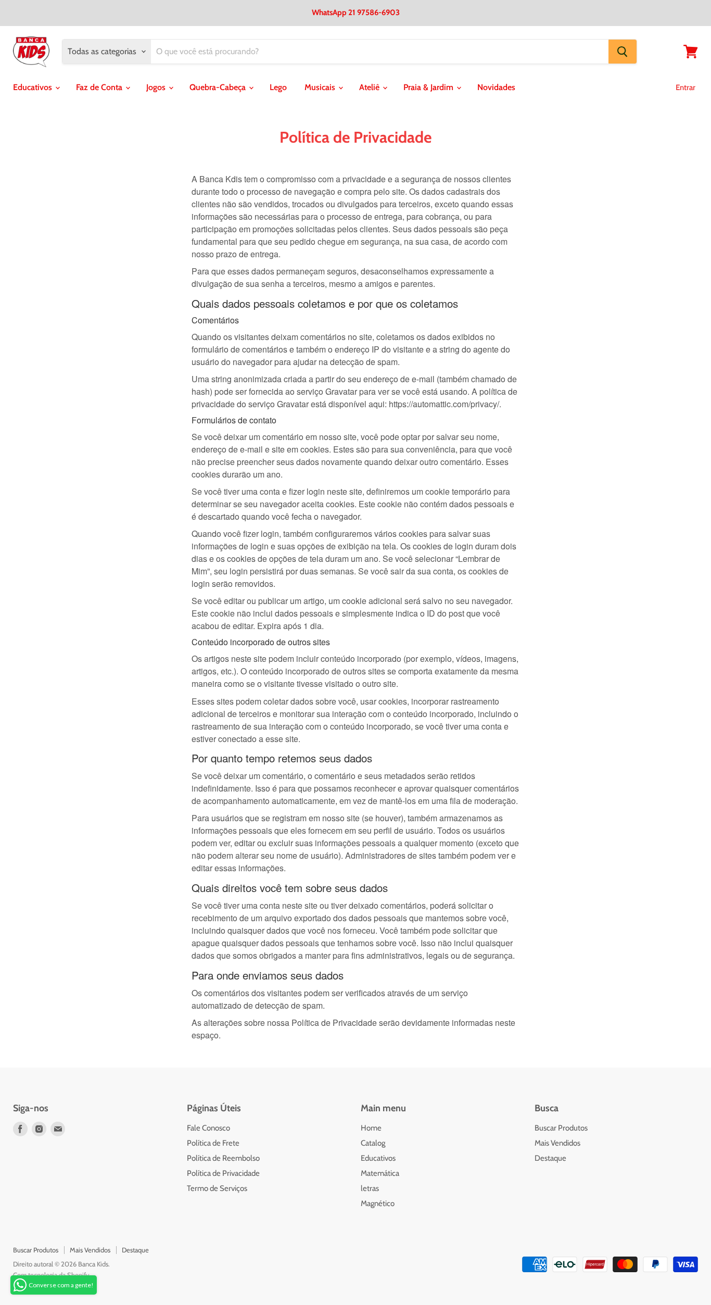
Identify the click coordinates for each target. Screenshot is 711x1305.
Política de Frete (213, 1143)
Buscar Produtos (561, 1128)
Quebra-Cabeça (218, 87)
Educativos (33, 87)
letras (370, 1188)
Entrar (685, 87)
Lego (278, 87)
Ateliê (370, 87)
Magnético (378, 1203)
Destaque (550, 1158)
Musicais (320, 87)
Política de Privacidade (223, 1173)
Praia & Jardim (429, 87)
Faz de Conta (100, 87)
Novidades (496, 87)
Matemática (380, 1173)
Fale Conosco (208, 1128)
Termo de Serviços (217, 1188)
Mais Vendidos (557, 1143)
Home (371, 1128)
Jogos (157, 87)
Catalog (373, 1143)
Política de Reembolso (223, 1158)
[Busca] (622, 52)
